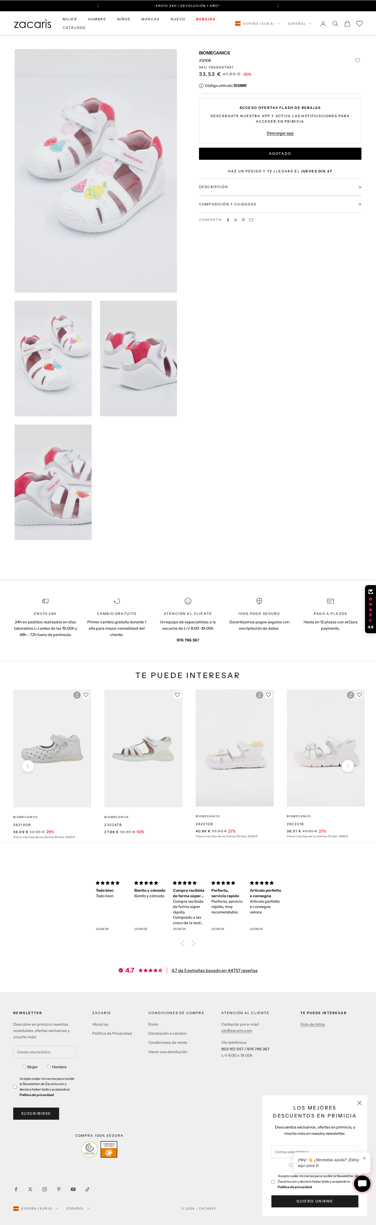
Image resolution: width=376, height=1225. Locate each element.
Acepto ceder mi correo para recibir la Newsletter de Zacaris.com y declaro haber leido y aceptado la (318, 1181)
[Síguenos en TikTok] (87, 1189)
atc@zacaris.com (236, 1030)
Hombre (59, 1066)
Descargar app (280, 133)
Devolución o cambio (167, 1033)
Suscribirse (36, 1113)
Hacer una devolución (167, 1051)
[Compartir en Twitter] (235, 220)
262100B (22, 825)
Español (297, 24)
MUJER (70, 19)
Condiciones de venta (167, 1042)
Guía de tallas (312, 1024)
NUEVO (178, 19)
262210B (204, 824)
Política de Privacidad (112, 1033)
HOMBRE (97, 19)
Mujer (32, 1066)
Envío (153, 1024)
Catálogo (74, 28)
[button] (184, 943)
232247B (113, 825)
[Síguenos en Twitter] (30, 1189)
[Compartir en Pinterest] (243, 220)
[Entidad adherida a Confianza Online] (99, 1149)
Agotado (280, 154)
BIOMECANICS (214, 53)
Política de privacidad (295, 1187)
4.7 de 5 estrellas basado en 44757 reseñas (214, 970)
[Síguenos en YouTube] (73, 1189)
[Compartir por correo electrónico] (251, 220)
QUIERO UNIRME (314, 1201)
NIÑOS (123, 19)
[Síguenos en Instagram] (44, 1189)
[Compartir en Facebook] (228, 220)
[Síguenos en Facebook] (16, 1189)
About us (100, 1024)
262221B (295, 824)
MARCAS (150, 19)
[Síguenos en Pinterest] (59, 1189)
